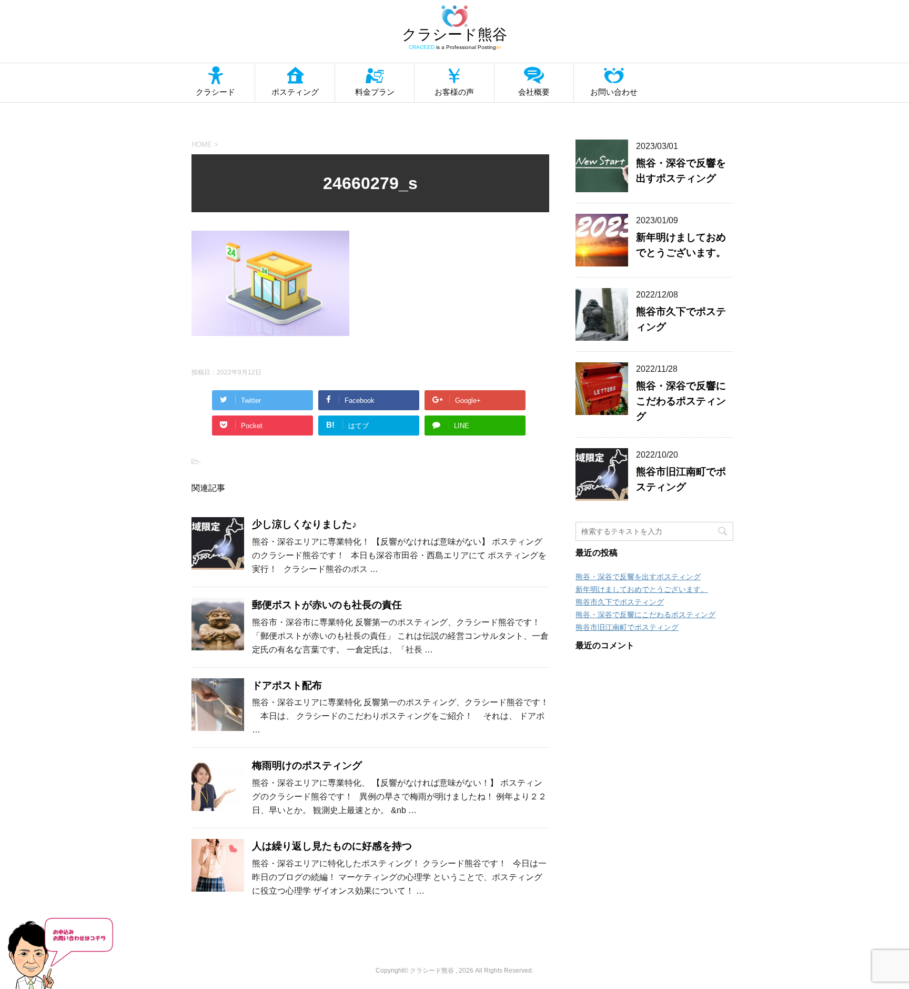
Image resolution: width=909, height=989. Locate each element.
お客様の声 (454, 91)
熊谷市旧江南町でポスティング (627, 627)
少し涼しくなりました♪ (304, 524)
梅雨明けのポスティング (307, 765)
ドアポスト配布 (287, 685)
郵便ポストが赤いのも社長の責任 (327, 604)
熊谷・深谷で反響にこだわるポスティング (681, 401)
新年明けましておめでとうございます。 (641, 589)
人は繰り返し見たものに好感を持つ (332, 846)
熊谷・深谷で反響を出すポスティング (638, 576)
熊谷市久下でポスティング (619, 602)
